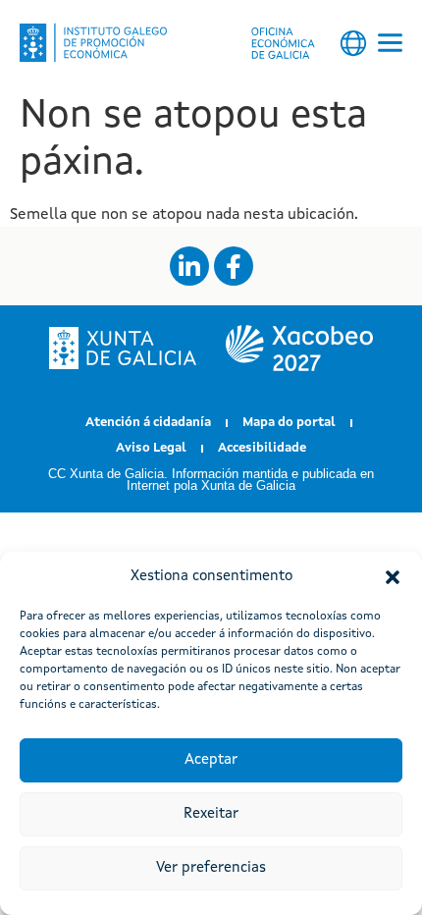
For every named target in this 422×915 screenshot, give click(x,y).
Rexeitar (211, 814)
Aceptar (211, 760)
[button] (392, 577)
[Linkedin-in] (189, 266)
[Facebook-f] (233, 266)
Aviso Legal (151, 448)
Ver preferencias (211, 868)
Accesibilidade (262, 448)
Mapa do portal (289, 422)
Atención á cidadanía (148, 422)
